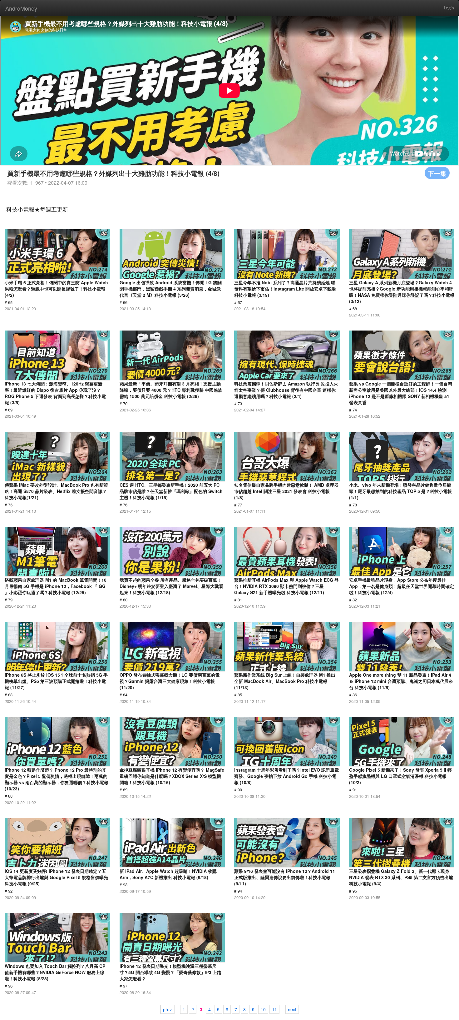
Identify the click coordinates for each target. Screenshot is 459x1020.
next (292, 1009)
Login (449, 8)
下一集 (437, 172)
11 (274, 1009)
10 (263, 1009)
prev (167, 1009)
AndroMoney (21, 8)
